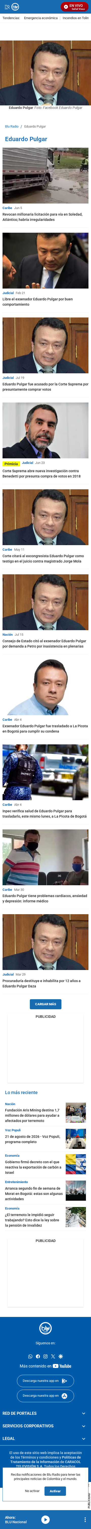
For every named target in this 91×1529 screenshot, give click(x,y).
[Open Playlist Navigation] (85, 1519)
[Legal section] (83, 1438)
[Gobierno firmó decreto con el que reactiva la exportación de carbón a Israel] (76, 1164)
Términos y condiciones (40, 1457)
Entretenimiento (16, 1182)
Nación (8, 634)
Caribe (7, 208)
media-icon (45, 1519)
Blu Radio (11, 126)
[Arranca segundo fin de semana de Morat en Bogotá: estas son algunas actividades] (76, 1191)
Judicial (8, 293)
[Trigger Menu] (7, 7)
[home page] (45, 1328)
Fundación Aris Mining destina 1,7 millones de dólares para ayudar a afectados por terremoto (32, 1115)
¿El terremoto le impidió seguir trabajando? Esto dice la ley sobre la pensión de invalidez (32, 1220)
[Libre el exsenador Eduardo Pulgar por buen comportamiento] (45, 261)
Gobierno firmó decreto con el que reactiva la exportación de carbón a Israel (33, 1167)
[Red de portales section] (83, 1413)
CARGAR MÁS (45, 1004)
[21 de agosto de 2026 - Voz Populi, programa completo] (76, 1139)
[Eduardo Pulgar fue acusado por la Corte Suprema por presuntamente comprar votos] (45, 345)
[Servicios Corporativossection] (83, 1426)
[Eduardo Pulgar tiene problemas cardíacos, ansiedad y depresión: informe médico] (45, 857)
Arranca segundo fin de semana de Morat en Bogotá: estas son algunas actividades (34, 1193)
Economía (12, 1155)
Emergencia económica (41, 18)
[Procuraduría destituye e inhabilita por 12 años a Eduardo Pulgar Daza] (45, 942)
